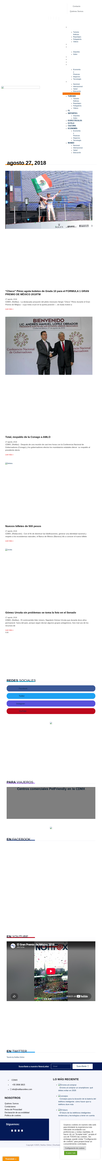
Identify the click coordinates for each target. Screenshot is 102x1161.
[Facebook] (49, 18)
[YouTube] (58, 18)
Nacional (76, 84)
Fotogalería (77, 39)
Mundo (73, 82)
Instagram (20, 703)
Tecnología (77, 79)
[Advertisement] (51, 655)
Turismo (74, 27)
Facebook (22, 688)
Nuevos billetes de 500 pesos (23, 526)
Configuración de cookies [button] (74, 1148)
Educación (77, 91)
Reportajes (77, 37)
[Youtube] (22, 1131)
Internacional (78, 86)
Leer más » (9, 309)
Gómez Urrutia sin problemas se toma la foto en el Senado (40, 612)
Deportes (74, 47)
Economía (74, 64)
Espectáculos (77, 57)
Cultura (74, 62)
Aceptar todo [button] (71, 1153)
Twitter (21, 696)
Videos (75, 42)
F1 (71, 44)
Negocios (76, 77)
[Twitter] (52, 18)
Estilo (73, 59)
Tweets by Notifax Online (15, 1057)
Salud (75, 89)
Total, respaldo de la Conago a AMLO (27, 437)
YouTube (22, 711)
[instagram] (55, 18)
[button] (71, 94)
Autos (75, 54)
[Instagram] (19, 1131)
